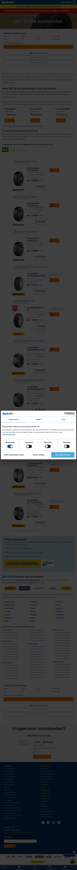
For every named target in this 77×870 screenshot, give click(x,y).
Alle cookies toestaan (62, 455)
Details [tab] (38, 419)
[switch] (29, 446)
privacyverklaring (8, 435)
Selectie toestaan (39, 455)
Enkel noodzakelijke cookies (14, 455)
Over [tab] (63, 419)
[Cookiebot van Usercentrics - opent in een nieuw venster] (66, 413)
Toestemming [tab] (13, 419)
